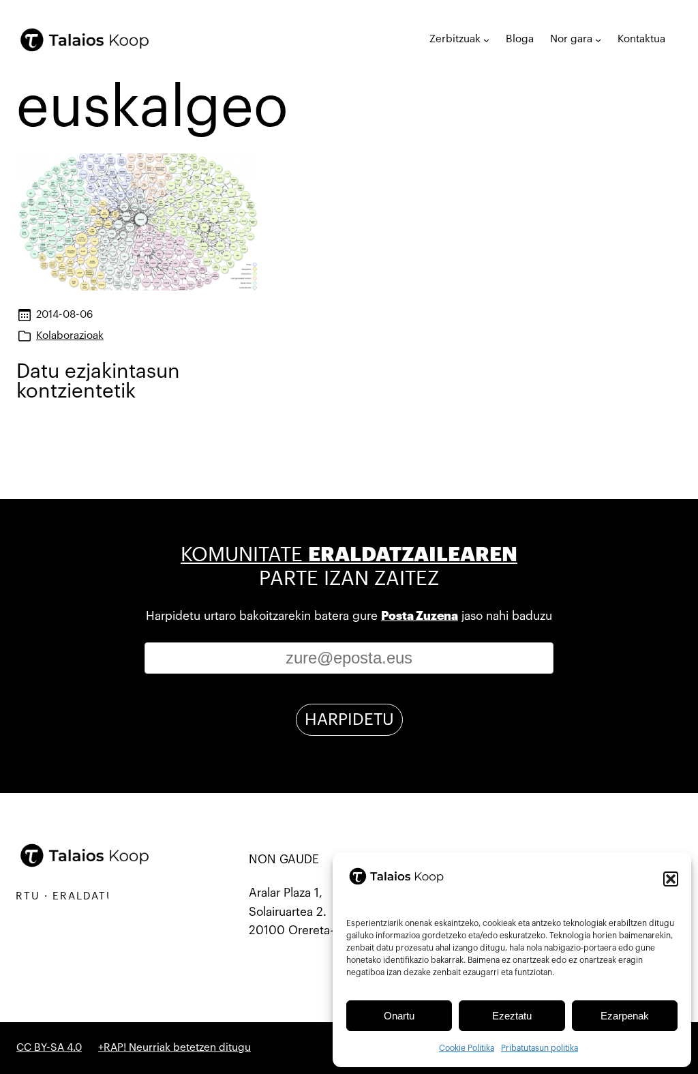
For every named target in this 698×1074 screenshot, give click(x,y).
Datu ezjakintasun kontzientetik (98, 381)
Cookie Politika (466, 1048)
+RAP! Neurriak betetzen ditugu (174, 1048)
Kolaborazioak (70, 336)
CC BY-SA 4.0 (49, 1048)
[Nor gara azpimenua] (598, 40)
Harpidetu (349, 719)
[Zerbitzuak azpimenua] (486, 40)
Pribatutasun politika (539, 1048)
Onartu (399, 1015)
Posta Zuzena (419, 616)
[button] (671, 879)
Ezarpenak (625, 1015)
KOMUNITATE (349, 555)
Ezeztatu (512, 1015)
